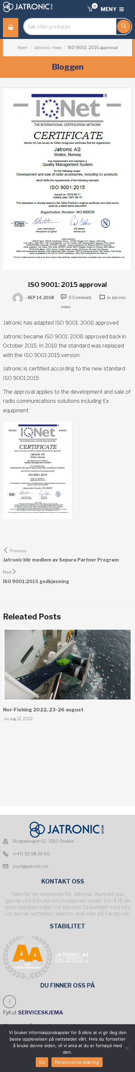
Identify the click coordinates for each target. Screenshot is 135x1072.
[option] (67, 676)
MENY (109, 9)
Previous (18, 550)
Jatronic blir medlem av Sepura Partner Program (61, 560)
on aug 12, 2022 (18, 718)
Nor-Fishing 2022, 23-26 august (43, 710)
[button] (89, 9)
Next (7, 572)
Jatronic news (48, 47)
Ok (42, 1062)
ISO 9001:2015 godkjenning (36, 581)
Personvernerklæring (77, 1062)
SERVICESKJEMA (41, 1012)
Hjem (22, 47)
